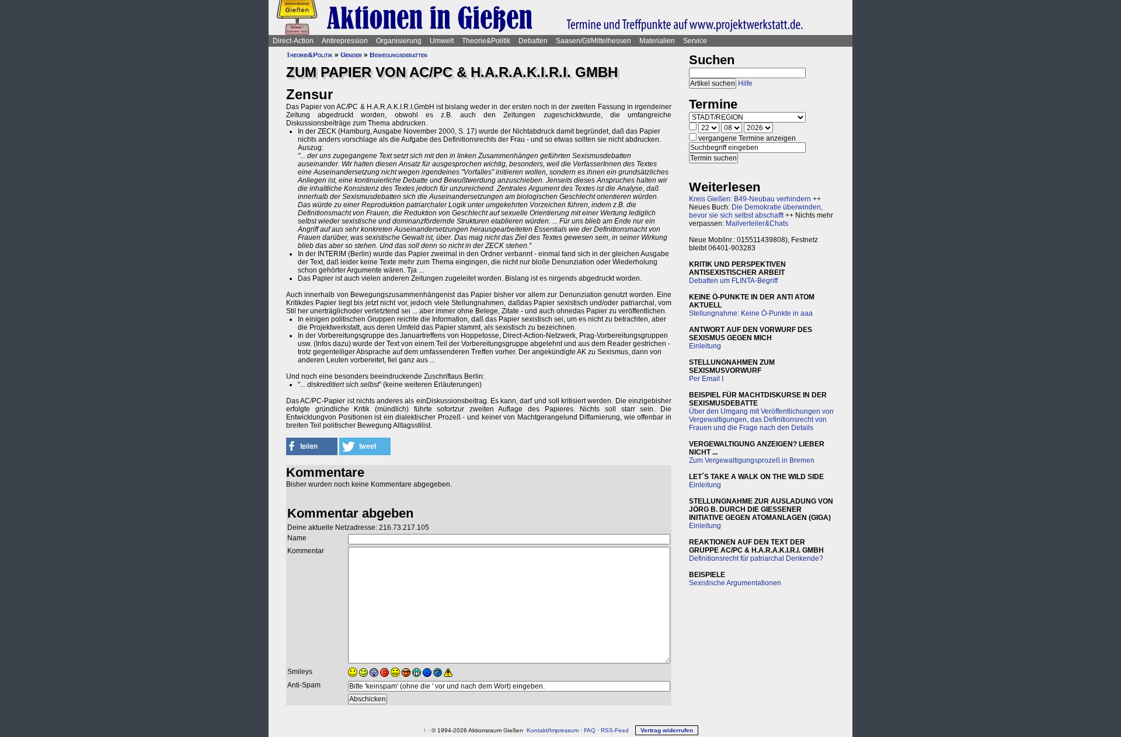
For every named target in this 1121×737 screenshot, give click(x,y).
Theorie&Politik (486, 41)
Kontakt (537, 730)
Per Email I (706, 379)
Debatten (533, 41)
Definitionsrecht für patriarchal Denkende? (756, 558)
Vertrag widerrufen (666, 730)
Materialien (657, 41)
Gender (351, 55)
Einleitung (705, 346)
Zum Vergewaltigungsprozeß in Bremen (751, 460)
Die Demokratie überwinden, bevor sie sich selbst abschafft (756, 211)
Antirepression (345, 41)
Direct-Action (293, 41)
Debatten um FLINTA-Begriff (733, 281)
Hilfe (745, 83)
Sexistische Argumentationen (735, 583)
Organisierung (399, 41)
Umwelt (442, 41)
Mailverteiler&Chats (757, 223)
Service (695, 41)
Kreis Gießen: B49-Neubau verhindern (750, 199)
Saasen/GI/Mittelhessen (593, 41)
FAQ (590, 730)
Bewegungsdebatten (398, 55)
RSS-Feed (615, 730)
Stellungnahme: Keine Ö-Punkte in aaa (751, 313)
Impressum (564, 730)
